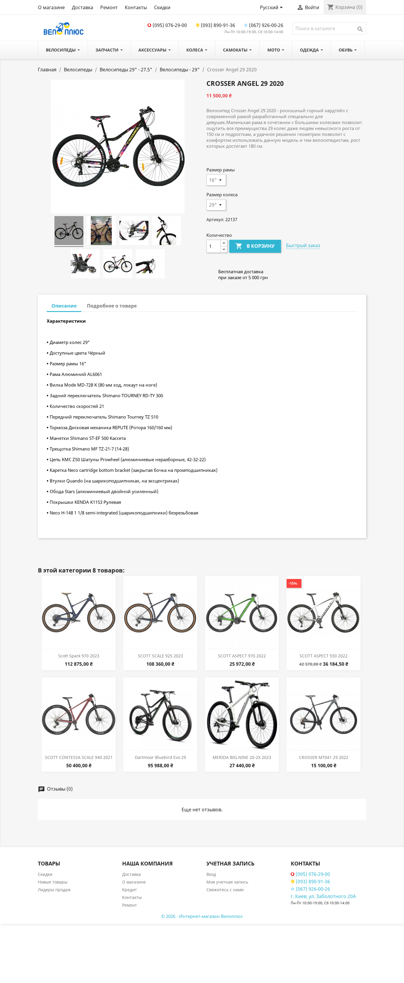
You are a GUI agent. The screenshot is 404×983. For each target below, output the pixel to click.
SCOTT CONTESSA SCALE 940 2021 (79, 757)
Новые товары (52, 882)
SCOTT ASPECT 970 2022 (242, 656)
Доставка (82, 7)
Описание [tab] (64, 306)
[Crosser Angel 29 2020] (68, 231)
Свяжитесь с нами (225, 889)
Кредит (129, 889)
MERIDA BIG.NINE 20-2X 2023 (242, 757)
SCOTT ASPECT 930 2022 (324, 656)
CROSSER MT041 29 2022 (323, 757)
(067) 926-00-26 (266, 25)
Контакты (136, 7)
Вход (211, 874)
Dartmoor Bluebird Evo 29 (160, 757)
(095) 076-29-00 (170, 25)
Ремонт (109, 7)
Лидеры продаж (54, 889)
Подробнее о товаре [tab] (112, 306)
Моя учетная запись (227, 882)
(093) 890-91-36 (218, 25)
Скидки (162, 7)
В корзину (255, 246)
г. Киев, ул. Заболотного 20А (323, 896)
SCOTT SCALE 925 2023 (160, 656)
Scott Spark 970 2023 (78, 656)
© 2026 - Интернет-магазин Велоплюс (202, 916)
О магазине (51, 7)
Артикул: (215, 219)
